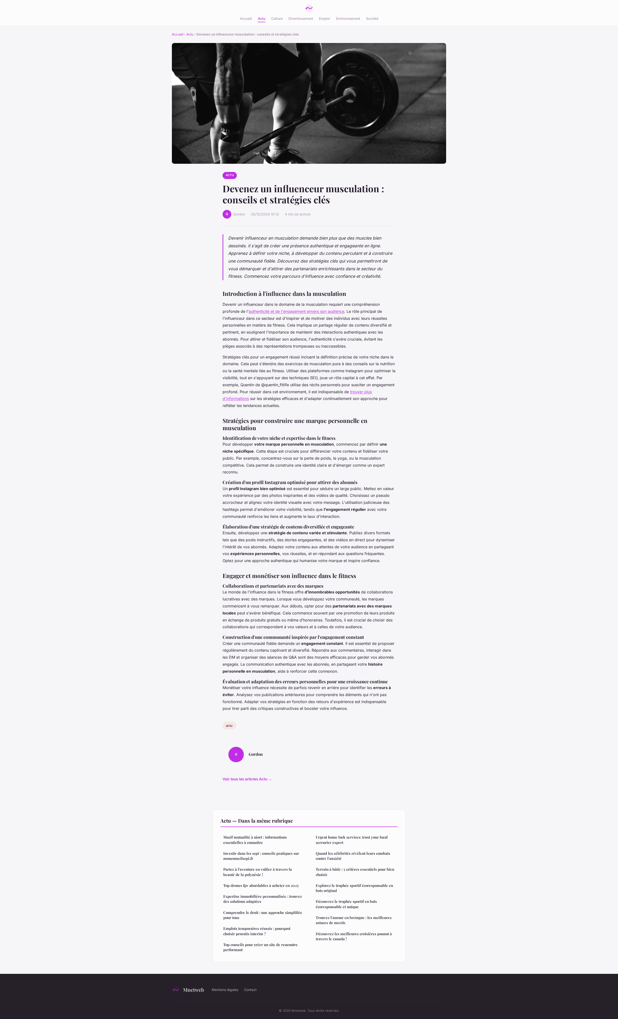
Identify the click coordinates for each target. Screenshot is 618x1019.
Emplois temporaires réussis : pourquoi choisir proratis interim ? (256, 931)
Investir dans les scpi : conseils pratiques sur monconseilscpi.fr (261, 856)
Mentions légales (225, 990)
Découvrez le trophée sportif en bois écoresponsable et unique (346, 904)
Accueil (246, 18)
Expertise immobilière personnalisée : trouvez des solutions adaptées (262, 899)
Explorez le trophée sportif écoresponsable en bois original (354, 888)
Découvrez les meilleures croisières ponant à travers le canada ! (354, 936)
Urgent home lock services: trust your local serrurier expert (352, 840)
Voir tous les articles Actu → (247, 779)
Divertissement (300, 18)
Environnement (348, 18)
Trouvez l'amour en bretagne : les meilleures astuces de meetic (354, 920)
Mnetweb (193, 989)
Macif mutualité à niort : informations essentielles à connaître (255, 840)
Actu (261, 18)
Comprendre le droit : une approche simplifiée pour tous (262, 915)
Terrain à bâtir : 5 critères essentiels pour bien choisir (355, 872)
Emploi (324, 18)
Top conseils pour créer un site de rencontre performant (260, 947)
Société (372, 18)
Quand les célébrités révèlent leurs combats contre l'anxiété (353, 856)
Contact (250, 990)
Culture (277, 18)
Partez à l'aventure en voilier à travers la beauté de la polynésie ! (257, 872)
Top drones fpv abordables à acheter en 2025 (261, 885)
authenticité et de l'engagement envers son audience (296, 311)
